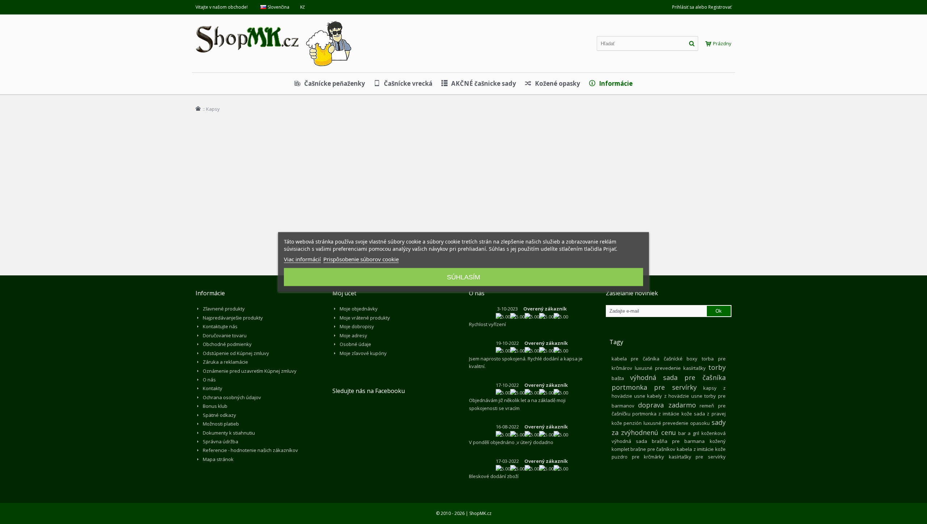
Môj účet (344, 293)
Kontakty (212, 388)
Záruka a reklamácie (225, 362)
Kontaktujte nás (220, 326)
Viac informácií (302, 259)
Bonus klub (215, 406)
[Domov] (198, 108)
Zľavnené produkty (224, 308)
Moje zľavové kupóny (363, 353)
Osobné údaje (355, 344)
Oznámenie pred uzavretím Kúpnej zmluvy (250, 371)
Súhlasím (463, 277)
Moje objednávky (359, 308)
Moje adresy (353, 335)
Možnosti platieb (221, 424)
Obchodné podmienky (227, 344)
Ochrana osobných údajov (232, 397)
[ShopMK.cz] (273, 20)
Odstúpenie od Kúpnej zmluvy (236, 353)
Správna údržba (220, 441)
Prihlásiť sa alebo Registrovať (701, 7)
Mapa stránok (218, 459)
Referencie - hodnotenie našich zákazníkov (250, 450)
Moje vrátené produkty (365, 317)
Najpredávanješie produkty (233, 317)
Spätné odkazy (219, 415)
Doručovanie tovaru (225, 335)
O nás (209, 379)
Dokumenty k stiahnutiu (229, 433)
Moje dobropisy (357, 326)
